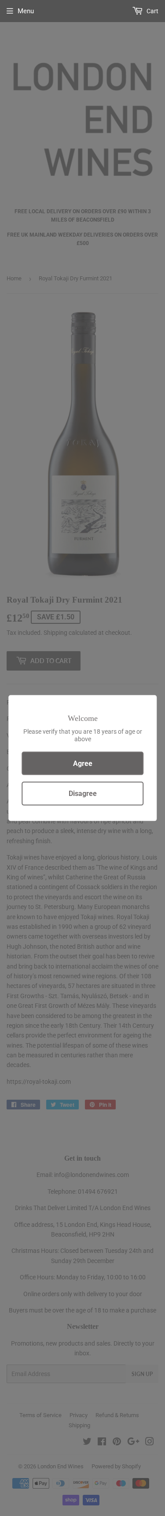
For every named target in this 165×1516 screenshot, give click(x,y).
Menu (26, 11)
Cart (151, 11)
